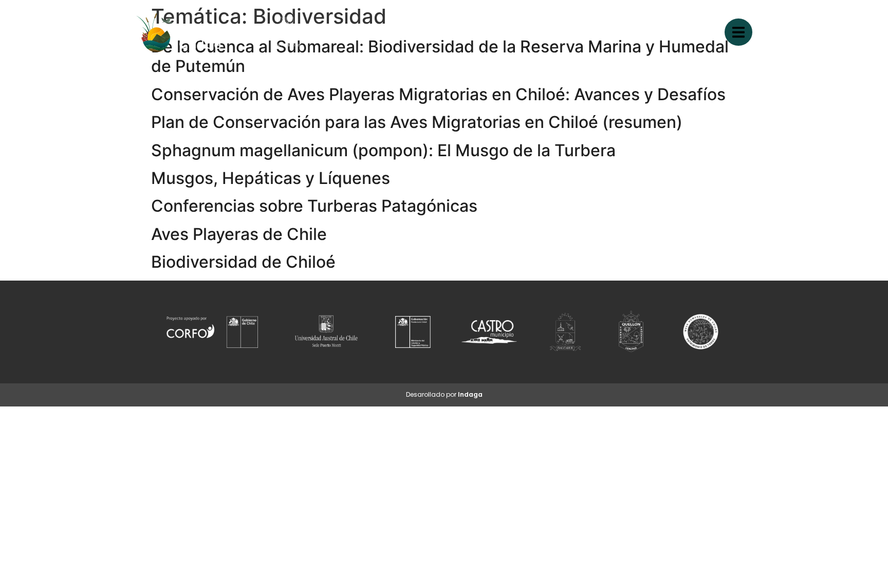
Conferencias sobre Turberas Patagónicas (314, 206)
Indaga (470, 394)
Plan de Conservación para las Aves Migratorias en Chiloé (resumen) (416, 122)
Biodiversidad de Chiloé (243, 262)
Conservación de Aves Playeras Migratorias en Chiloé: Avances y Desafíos (438, 94)
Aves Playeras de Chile (239, 234)
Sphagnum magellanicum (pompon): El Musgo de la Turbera (383, 150)
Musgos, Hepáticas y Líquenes (270, 178)
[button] (738, 32)
